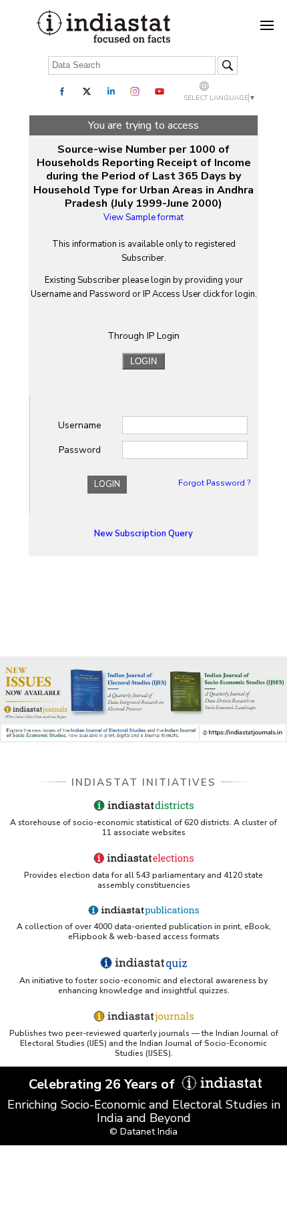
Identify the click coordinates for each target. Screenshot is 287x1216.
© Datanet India (143, 1131)
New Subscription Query (143, 534)
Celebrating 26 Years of (103, 1084)
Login (107, 484)
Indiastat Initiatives (143, 782)
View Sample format (143, 217)
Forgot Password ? (214, 483)
